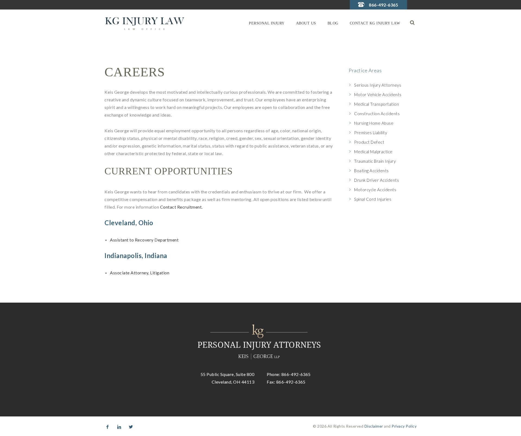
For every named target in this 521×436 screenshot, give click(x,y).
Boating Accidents (371, 170)
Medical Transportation (376, 104)
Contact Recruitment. (181, 206)
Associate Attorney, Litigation (139, 272)
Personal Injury (267, 23)
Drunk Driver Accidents (376, 180)
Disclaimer (373, 426)
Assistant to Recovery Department (144, 239)
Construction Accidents (377, 113)
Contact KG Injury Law (375, 23)
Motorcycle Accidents (375, 189)
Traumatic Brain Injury (375, 161)
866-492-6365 (383, 4)
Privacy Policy (404, 426)
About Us (306, 23)
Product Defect (369, 142)
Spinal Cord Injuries (372, 199)
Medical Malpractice (373, 151)
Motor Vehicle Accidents (378, 94)
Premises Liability (370, 132)
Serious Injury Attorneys (377, 85)
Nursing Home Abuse (373, 123)
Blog (333, 23)
